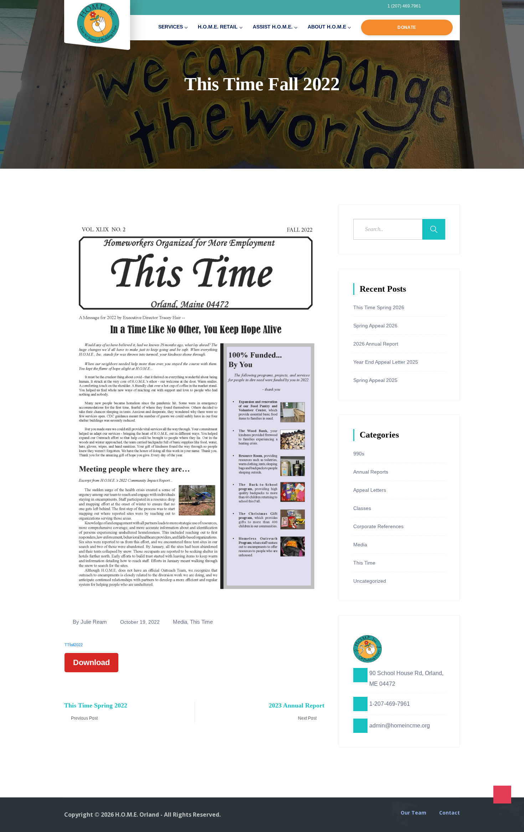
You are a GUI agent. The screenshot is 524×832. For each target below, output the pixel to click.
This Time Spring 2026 (378, 307)
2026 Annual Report (375, 344)
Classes (362, 508)
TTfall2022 (74, 645)
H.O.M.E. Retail (218, 27)
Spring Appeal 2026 (375, 325)
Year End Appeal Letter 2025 (385, 362)
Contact (449, 812)
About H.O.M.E (327, 27)
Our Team (413, 812)
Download (91, 662)
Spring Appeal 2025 (375, 380)
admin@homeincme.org (399, 726)
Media (180, 622)
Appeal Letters (369, 490)
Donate (406, 27)
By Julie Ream (90, 622)
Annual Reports (370, 472)
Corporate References (378, 526)
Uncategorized (369, 581)
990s (358, 453)
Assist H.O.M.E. (273, 27)
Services (170, 27)
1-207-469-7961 (389, 704)
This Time (201, 622)
